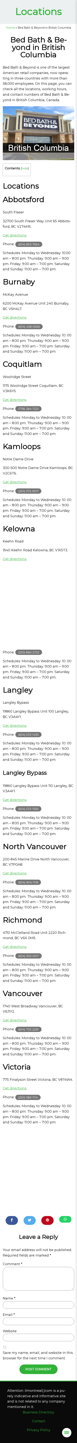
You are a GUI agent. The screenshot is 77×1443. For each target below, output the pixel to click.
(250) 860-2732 (28, 652)
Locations (38, 11)
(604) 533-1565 (28, 809)
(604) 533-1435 (28, 734)
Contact (38, 1421)
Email (9, 1315)
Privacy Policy (38, 1430)
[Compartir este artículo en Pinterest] (47, 1220)
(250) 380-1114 (28, 1097)
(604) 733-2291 (28, 1029)
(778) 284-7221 (28, 409)
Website (10, 1331)
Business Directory (38, 1412)
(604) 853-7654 (28, 244)
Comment (12, 1264)
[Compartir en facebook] (12, 1220)
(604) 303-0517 (28, 956)
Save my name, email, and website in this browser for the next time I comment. (38, 1355)
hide (25, 168)
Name (9, 1298)
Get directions (14, 235)
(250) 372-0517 (28, 491)
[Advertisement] (38, 606)
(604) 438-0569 (29, 326)
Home (10, 27)
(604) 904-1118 (28, 882)
